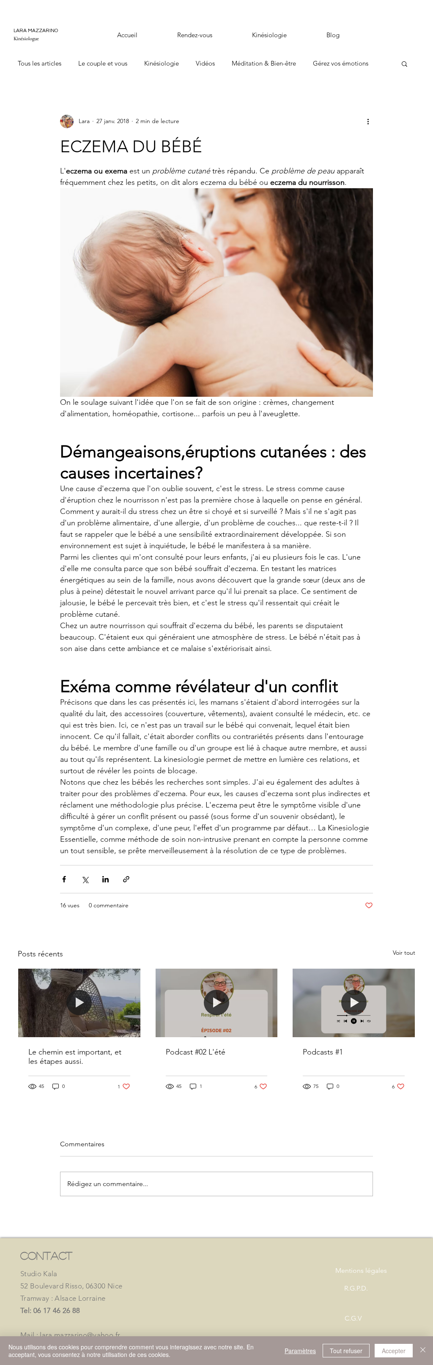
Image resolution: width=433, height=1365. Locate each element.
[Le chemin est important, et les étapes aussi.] (79, 1003)
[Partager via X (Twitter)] (85, 879)
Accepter (394, 1350)
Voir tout (404, 952)
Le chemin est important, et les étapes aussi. (74, 1056)
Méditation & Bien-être (264, 63)
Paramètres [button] (300, 1350)
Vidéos (205, 63)
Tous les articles (39, 63)
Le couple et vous (102, 63)
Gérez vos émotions (340, 63)
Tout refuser (346, 1350)
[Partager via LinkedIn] (105, 879)
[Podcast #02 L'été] (217, 1003)
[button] (404, 63)
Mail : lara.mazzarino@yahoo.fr (70, 1335)
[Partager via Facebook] (64, 879)
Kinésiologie (161, 63)
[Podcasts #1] (354, 1003)
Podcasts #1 (323, 1052)
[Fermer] (423, 1350)
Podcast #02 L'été (195, 1052)
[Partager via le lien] (126, 879)
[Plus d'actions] (368, 121)
